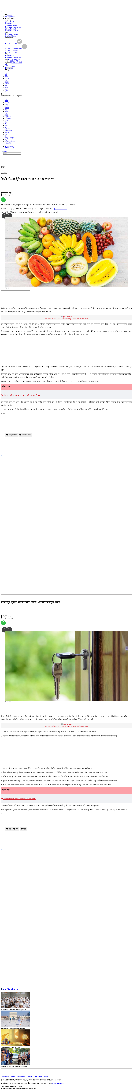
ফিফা (6, 75)
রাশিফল (6, 134)
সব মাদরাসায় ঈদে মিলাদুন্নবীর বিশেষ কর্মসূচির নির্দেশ (13, 1009)
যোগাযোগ (30, 1076)
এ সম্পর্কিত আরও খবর (10, 989)
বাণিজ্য (6, 80)
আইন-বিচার (7, 129)
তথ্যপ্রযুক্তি (8, 116)
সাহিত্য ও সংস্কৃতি (9, 138)
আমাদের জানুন (5, 1076)
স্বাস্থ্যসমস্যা (13, 435)
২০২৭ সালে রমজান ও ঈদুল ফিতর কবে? (11, 1047)
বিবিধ (6, 136)
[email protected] (61, 209)
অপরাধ (6, 127)
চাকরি (6, 123)
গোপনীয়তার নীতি (21, 1076)
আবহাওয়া (7, 132)
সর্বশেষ (6, 73)
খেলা (6, 89)
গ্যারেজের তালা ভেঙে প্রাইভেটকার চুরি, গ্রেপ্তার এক (14, 1066)
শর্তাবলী (13, 1076)
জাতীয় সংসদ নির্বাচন (10, 141)
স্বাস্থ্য (6, 125)
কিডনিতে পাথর (26, 435)
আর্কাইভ (46, 1076)
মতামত (6, 120)
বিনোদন (6, 87)
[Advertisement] (48, 5)
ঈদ (10, 829)
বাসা (17, 829)
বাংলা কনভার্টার (38, 1076)
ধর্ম (5, 139)
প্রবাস (6, 90)
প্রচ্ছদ (2, 167)
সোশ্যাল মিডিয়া (8, 131)
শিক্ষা (6, 122)
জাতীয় (6, 76)
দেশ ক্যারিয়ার (8, 143)
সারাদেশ (7, 83)
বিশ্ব (6, 85)
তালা (24, 829)
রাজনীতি (7, 78)
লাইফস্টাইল (8, 118)
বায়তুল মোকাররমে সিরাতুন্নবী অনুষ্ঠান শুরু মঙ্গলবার (13, 1028)
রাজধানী (6, 82)
